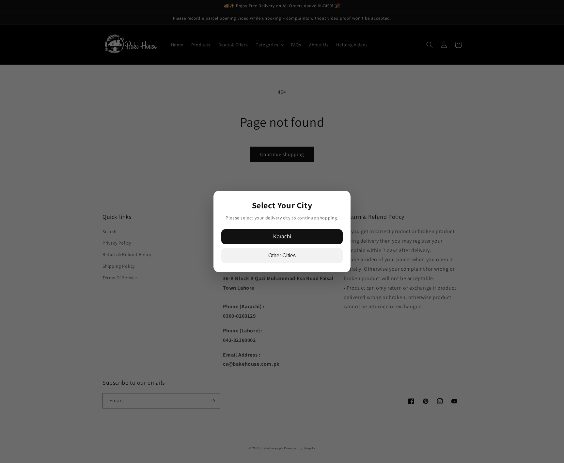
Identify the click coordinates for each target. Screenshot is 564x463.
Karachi (282, 236)
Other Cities (282, 255)
